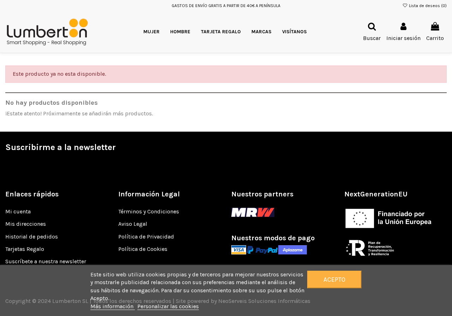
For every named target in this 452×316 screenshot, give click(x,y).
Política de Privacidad (146, 236)
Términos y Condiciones (148, 211)
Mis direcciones (25, 223)
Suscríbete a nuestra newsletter (45, 261)
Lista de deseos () (427, 5)
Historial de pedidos (31, 236)
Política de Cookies (142, 249)
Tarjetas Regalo (24, 249)
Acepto (334, 279)
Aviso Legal (132, 223)
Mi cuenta (18, 211)
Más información (112, 306)
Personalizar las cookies (168, 306)
